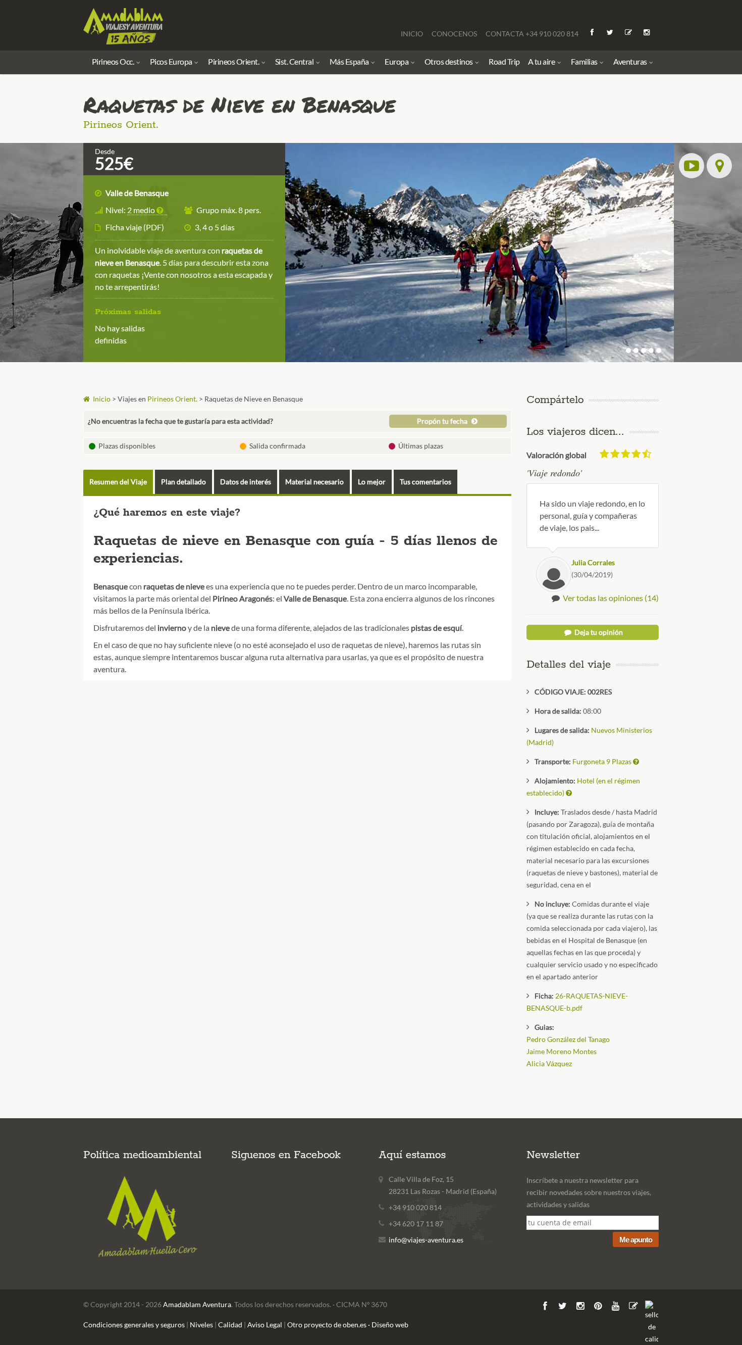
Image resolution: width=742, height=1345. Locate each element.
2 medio (141, 210)
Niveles (201, 1324)
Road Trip (504, 61)
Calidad (230, 1324)
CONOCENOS (455, 33)
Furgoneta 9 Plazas (602, 761)
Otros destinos (449, 61)
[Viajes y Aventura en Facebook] (593, 32)
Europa (397, 61)
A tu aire (542, 61)
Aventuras (630, 61)
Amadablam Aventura (197, 1304)
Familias (585, 61)
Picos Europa (172, 61)
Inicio (101, 398)
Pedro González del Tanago (568, 1039)
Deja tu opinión (598, 632)
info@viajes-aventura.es (426, 1239)
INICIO (413, 33)
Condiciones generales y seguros (134, 1324)
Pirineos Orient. (234, 61)
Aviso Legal (264, 1324)
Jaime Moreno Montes (561, 1051)
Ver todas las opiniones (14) (611, 598)
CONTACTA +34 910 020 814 (532, 33)
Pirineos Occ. (113, 61)
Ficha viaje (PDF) (134, 227)
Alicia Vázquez (549, 1063)
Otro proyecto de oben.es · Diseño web (347, 1324)
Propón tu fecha (443, 421)
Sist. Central (295, 61)
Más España (350, 61)
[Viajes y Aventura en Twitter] (611, 32)
